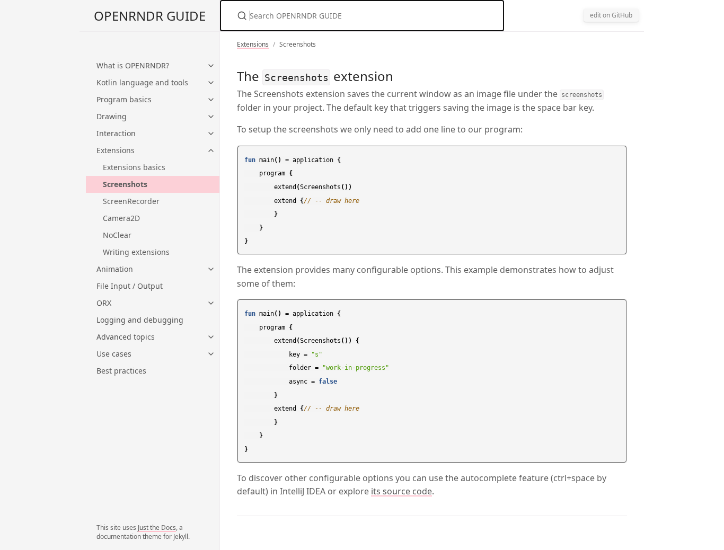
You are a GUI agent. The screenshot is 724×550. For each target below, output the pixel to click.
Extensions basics (134, 167)
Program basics (124, 99)
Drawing (111, 116)
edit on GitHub (611, 15)
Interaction (116, 133)
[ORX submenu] (210, 303)
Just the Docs (157, 527)
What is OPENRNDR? (132, 65)
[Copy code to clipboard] (616, 157)
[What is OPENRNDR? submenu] (210, 65)
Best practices (121, 371)
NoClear (117, 235)
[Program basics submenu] (210, 99)
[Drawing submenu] (210, 116)
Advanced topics (125, 337)
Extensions (115, 150)
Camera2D (121, 218)
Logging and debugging (139, 320)
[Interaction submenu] (210, 133)
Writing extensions (136, 252)
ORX (103, 303)
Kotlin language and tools (142, 82)
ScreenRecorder (131, 201)
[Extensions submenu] (210, 150)
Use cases (113, 354)
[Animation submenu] (210, 269)
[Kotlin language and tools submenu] (210, 82)
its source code (401, 491)
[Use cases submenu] (210, 353)
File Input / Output (129, 286)
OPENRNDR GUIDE (150, 15)
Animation (114, 269)
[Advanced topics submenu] (210, 337)
